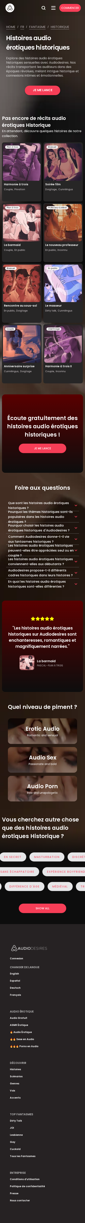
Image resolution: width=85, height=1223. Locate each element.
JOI (12, 1127)
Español (15, 980)
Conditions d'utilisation (25, 1179)
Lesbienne (16, 1135)
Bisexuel (52, 147)
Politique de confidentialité (27, 1186)
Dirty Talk (16, 1120)
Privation (19, 189)
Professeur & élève (57, 207)
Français (15, 995)
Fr (22, 27)
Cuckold (15, 1149)
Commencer (70, 8)
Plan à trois (12, 147)
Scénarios (16, 1076)
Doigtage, (51, 189)
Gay (12, 1142)
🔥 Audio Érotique (21, 1032)
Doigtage (22, 310)
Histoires (15, 1069)
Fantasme (37, 27)
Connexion (16, 958)
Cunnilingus (65, 189)
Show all (42, 908)
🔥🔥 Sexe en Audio (22, 1039)
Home (10, 27)
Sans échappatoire (22, 872)
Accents (15, 1097)
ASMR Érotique (19, 1025)
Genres (14, 1083)
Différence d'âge (20, 886)
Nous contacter (20, 1200)
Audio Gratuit (18, 1018)
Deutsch (15, 987)
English (14, 973)
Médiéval (55, 886)
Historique (60, 27)
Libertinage (54, 328)
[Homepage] (22, 7)
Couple (10, 328)
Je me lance (42, 90)
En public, (51, 250)
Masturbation (42, 857)
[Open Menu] (53, 8)
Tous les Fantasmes (22, 1156)
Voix (12, 1090)
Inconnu (62, 250)
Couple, (8, 189)
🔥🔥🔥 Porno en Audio (24, 1046)
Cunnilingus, (11, 371)
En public (19, 250)
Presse (14, 1193)
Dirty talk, (51, 310)
